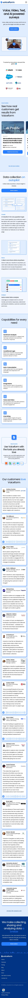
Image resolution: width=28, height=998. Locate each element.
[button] (25, 2)
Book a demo (14, 29)
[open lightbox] (14, 44)
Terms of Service (5, 993)
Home (2, 959)
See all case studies (14, 166)
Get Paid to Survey (6, 975)
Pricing (3, 965)
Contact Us (4, 978)
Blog (2, 967)
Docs (2, 973)
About (2, 970)
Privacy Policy (4, 995)
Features (3, 962)
